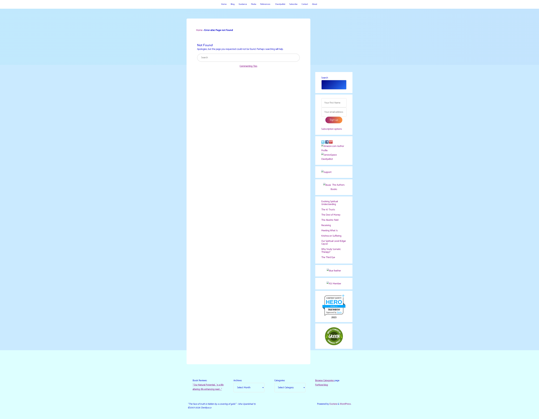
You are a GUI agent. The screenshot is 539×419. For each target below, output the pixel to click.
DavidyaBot (327, 159)
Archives (237, 380)
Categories (279, 380)
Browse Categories (324, 380)
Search (324, 78)
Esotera (333, 404)
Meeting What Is (329, 231)
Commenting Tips (248, 66)
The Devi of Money (330, 215)
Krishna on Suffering (331, 236)
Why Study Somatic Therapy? (331, 250)
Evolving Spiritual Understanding (329, 203)
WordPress (345, 404)
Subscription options (331, 129)
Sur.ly (339, 312)
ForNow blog (321, 385)
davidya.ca (333, 306)
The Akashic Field (329, 220)
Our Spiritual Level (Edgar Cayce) (333, 242)
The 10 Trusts (328, 210)
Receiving (326, 225)
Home (199, 30)
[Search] (322, 4)
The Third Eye (328, 257)
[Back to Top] (528, 415)
